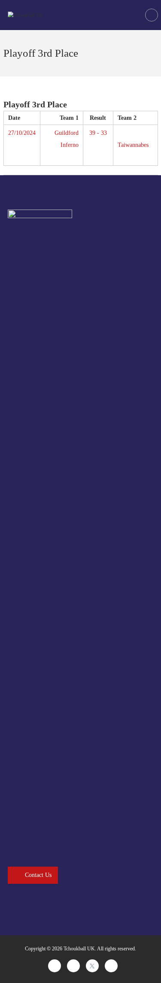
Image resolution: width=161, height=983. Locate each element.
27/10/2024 (22, 133)
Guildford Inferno (67, 139)
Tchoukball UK (79, 949)
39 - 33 (98, 133)
